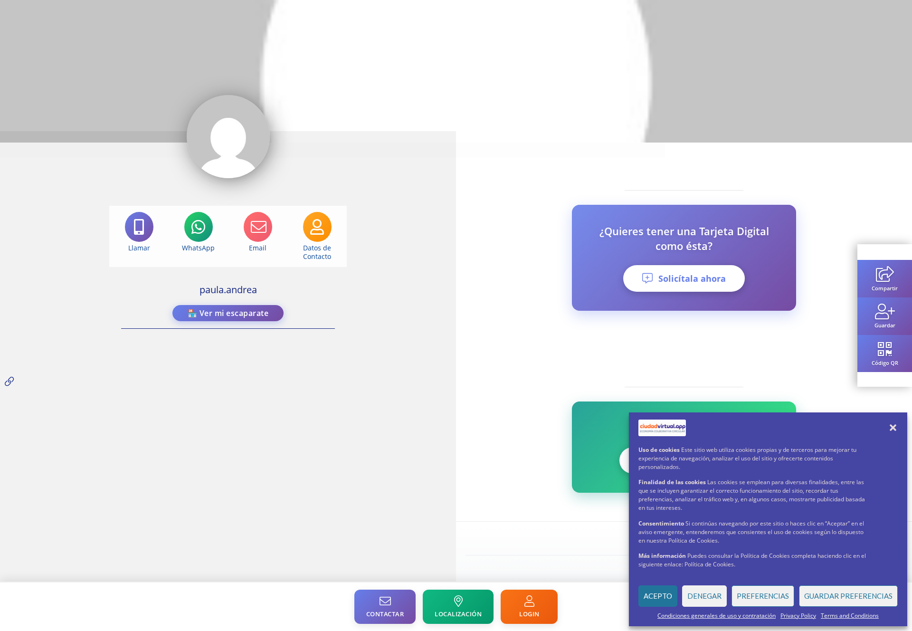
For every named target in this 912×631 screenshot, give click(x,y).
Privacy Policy (798, 616)
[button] (893, 427)
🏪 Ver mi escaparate (228, 313)
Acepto (658, 596)
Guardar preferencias (848, 596)
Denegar (704, 596)
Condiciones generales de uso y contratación (716, 616)
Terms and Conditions (850, 616)
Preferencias (763, 596)
